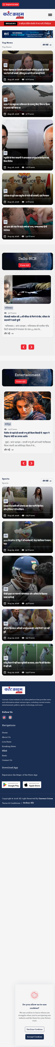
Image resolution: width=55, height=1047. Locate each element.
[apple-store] (31, 785)
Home (5, 732)
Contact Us (7, 760)
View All (24, 265)
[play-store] (11, 785)
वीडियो (4, 751)
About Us (6, 737)
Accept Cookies (34, 1037)
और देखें (45, 45)
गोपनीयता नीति (28, 803)
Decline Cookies (35, 1029)
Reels (4, 755)
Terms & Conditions (11, 803)
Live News (6, 742)
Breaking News (9, 746)
